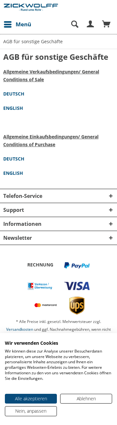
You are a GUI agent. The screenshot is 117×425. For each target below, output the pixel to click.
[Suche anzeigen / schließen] (74, 24)
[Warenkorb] (106, 24)
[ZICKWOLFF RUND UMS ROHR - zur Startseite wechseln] (30, 9)
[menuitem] (17, 24)
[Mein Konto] (90, 24)
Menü (23, 24)
